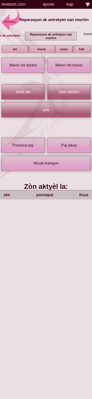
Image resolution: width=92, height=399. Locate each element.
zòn (7, 195)
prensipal (44, 195)
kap (70, 4)
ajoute (48, 4)
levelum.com (13, 4)
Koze (83, 195)
